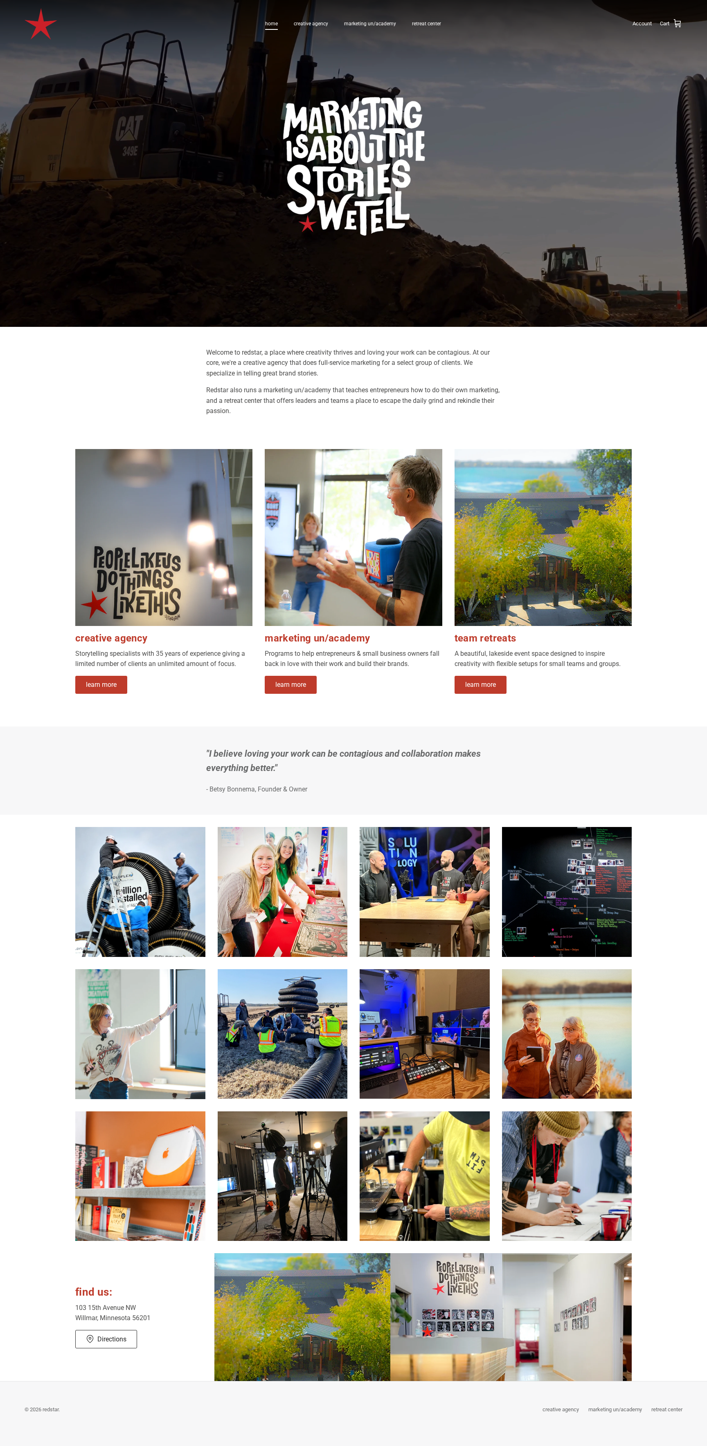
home (271, 24)
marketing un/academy (370, 24)
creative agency (311, 24)
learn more (101, 684)
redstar (51, 1409)
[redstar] (41, 24)
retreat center (426, 24)
